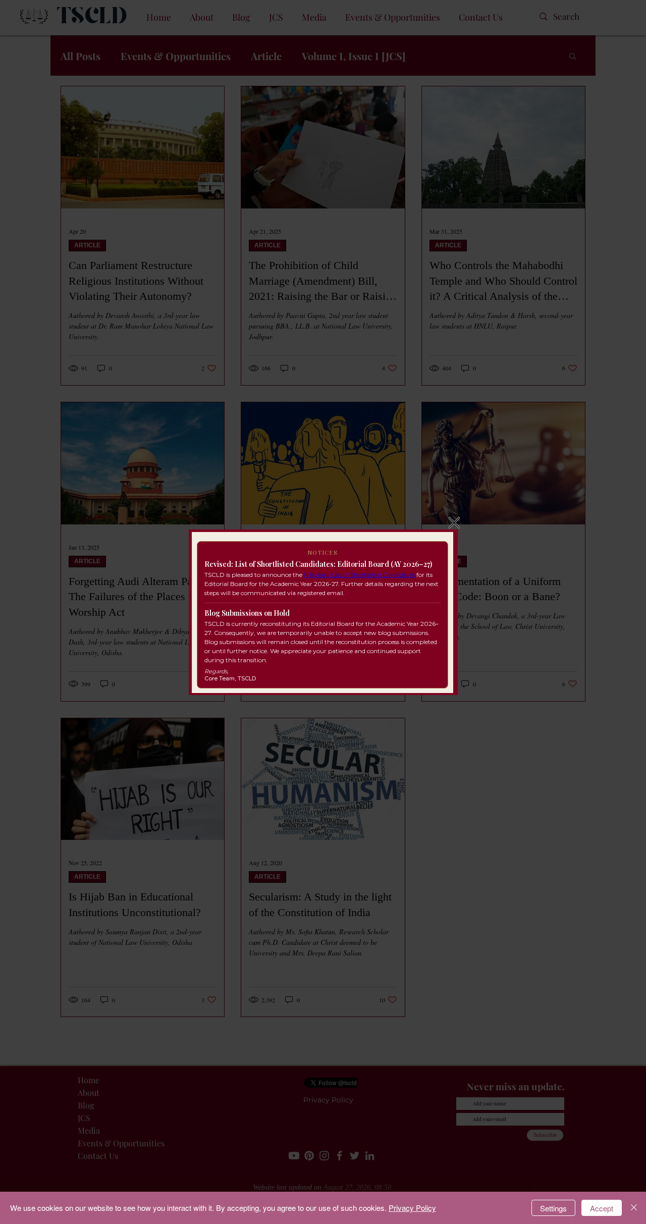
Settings (553, 1208)
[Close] (634, 1208)
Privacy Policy (412, 1207)
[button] (454, 522)
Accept (601, 1208)
